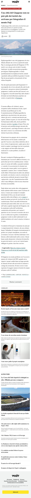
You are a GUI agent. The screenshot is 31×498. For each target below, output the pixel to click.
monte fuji (25, 274)
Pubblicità (16, 479)
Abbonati (15, 492)
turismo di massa (5, 276)
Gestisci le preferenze (10, 481)
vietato (24, 197)
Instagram (19, 98)
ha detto (15, 124)
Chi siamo (9, 479)
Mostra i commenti (16, 282)
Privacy (22, 479)
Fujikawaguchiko (10, 274)
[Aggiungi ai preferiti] (9, 36)
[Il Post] (15, 1)
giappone (18, 274)
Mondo (3, 5)
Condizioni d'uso (22, 481)
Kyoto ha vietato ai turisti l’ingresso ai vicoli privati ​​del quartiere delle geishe (14, 250)
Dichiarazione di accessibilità (15, 482)
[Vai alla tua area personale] (29, 1)
